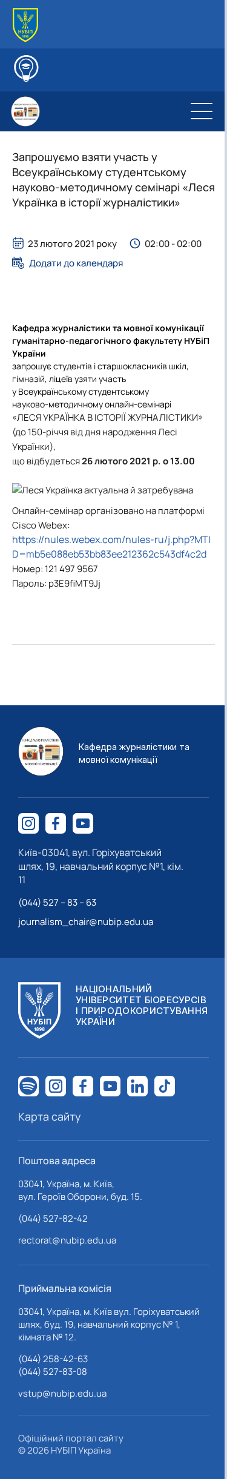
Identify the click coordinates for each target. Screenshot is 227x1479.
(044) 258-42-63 (53, 1358)
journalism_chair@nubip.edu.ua (85, 921)
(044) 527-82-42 (53, 1218)
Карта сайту (49, 1116)
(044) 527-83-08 (52, 1371)
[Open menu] (201, 111)
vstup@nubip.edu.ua (62, 1393)
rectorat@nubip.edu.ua (67, 1240)
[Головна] (25, 25)
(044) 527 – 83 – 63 (57, 902)
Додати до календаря (76, 263)
